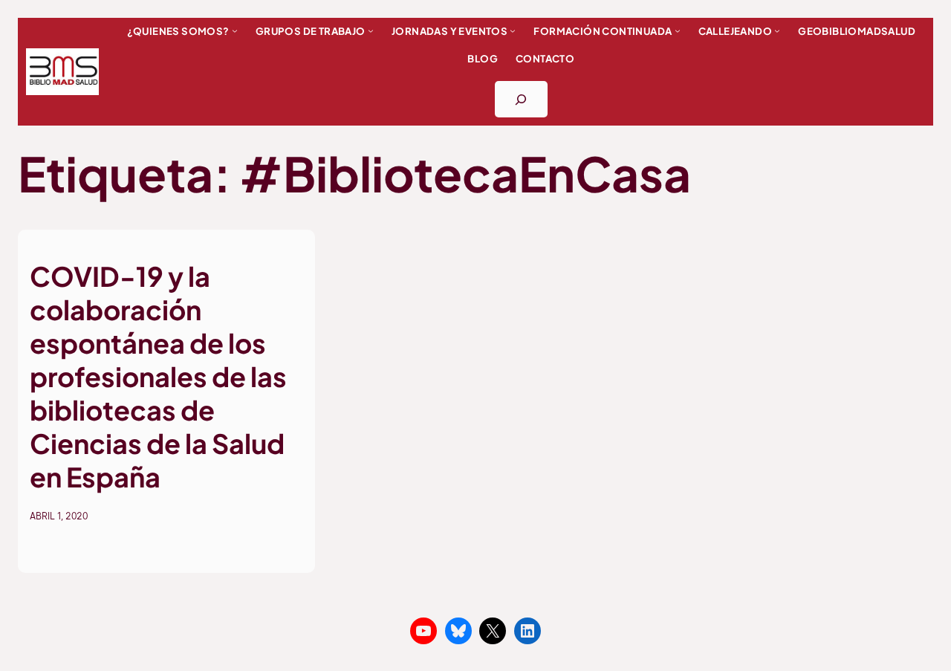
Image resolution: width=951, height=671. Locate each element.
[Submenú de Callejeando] (777, 30)
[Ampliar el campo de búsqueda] (521, 99)
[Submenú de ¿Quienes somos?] (235, 30)
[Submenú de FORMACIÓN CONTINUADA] (678, 30)
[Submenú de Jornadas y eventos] (513, 30)
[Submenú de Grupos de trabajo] (371, 30)
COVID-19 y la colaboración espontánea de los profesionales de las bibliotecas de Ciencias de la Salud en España (158, 376)
